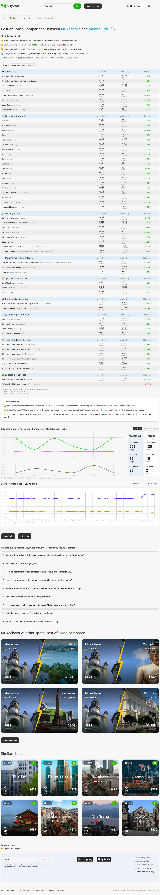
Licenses (61, 890)
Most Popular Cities (142, 861)
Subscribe (46, 859)
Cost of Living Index (142, 857)
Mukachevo (29, 18)
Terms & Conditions (26, 890)
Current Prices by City (143, 868)
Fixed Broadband (152, 429)
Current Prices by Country (144, 872)
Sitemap (52, 890)
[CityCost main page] (10, 6)
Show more (8, 740)
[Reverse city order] (113, 28)
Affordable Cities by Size (144, 864)
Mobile (139, 429)
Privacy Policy (41, 890)
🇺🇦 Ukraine (14, 18)
